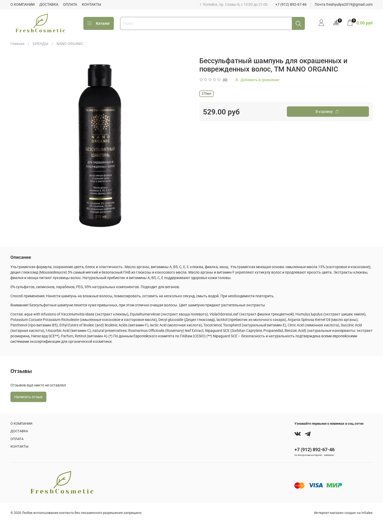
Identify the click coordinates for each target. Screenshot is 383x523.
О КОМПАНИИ (22, 4)
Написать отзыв (28, 397)
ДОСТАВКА (48, 4)
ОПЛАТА (70, 4)
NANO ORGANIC (70, 44)
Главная (17, 44)
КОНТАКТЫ (91, 4)
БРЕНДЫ (40, 44)
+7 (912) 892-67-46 (291, 4)
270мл (206, 93)
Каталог (103, 23)
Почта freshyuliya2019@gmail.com (344, 4)
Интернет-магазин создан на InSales (343, 513)
